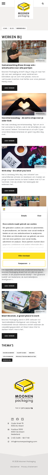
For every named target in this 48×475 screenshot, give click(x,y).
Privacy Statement (29, 467)
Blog (12, 28)
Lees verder (9, 88)
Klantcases (21, 353)
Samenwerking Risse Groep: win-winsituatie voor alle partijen (19, 66)
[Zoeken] (42, 3)
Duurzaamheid (8, 353)
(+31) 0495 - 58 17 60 (20, 438)
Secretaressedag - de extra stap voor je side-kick (22, 119)
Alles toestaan (24, 256)
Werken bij (21, 28)
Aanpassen (22, 263)
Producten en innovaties (26, 356)
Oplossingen (8, 356)
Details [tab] (24, 216)
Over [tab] (39, 216)
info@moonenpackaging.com (24, 441)
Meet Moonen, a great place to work (20, 315)
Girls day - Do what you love (16, 170)
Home (5, 28)
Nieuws (31, 353)
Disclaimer (15, 467)
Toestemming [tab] (8, 216)
